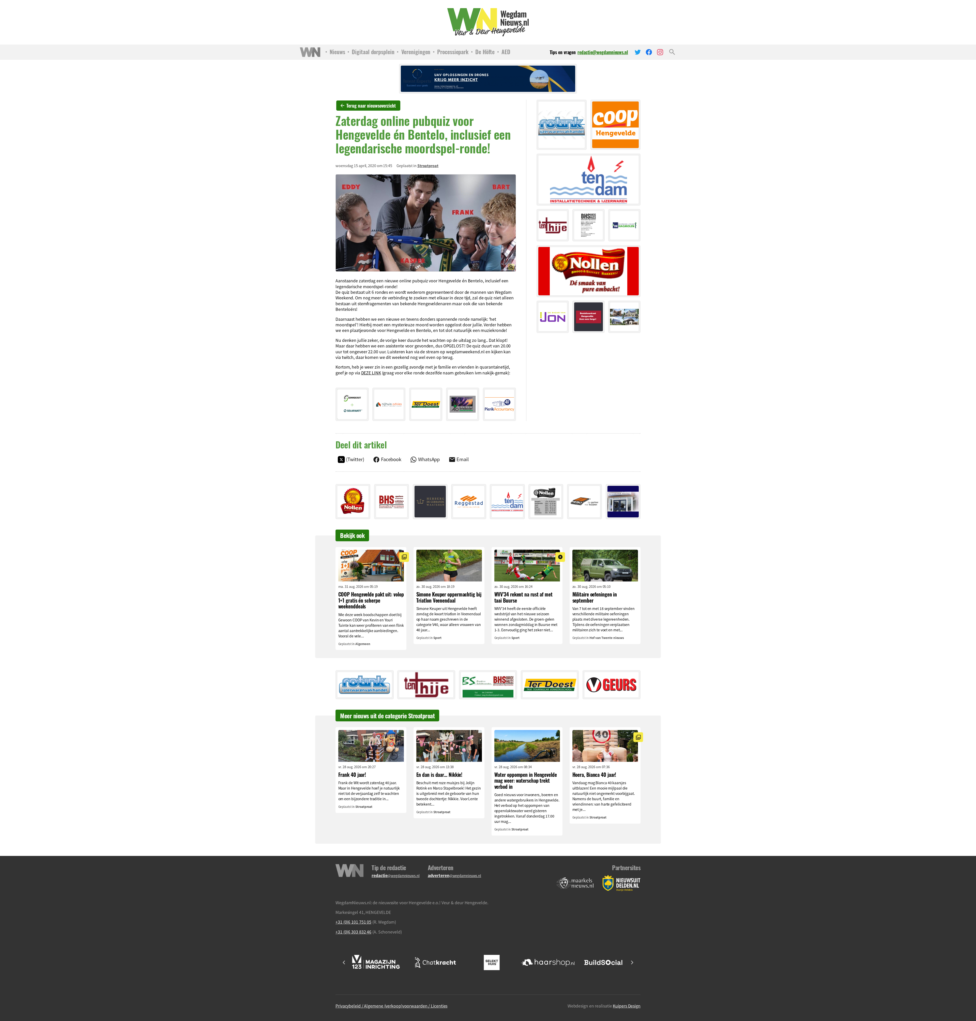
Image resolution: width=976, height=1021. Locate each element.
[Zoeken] (672, 52)
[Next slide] (632, 962)
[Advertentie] (352, 404)
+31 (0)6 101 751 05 (353, 922)
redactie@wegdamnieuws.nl (602, 52)
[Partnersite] (575, 883)
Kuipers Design (626, 1006)
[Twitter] (637, 52)
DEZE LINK (371, 373)
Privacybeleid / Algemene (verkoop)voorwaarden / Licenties (391, 1006)
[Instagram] (660, 52)
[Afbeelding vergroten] (426, 222)
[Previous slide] (344, 962)
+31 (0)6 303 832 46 (353, 932)
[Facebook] (648, 52)
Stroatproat (427, 165)
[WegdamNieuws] (488, 22)
